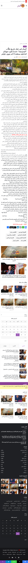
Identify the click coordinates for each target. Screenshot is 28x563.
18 (21, 332)
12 (17, 329)
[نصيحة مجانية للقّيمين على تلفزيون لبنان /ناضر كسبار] (5, 491)
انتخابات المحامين (21, 235)
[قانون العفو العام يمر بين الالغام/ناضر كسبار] (14, 491)
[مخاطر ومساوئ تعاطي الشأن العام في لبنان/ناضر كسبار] (23, 491)
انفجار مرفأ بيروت (11, 235)
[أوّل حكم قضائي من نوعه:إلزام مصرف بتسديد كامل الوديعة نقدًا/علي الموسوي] (23, 365)
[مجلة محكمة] (21, 5)
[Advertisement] (14, 27)
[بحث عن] (26, 6)
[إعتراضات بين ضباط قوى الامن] (21, 302)
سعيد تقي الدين (10, 237)
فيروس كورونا (12, 505)
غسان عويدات (19, 505)
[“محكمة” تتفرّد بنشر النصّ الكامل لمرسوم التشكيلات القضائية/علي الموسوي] (23, 351)
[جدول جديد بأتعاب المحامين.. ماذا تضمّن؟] (23, 371)
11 (21, 329)
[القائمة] (1, 6)
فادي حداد (23, 240)
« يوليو (26, 340)
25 (21, 334)
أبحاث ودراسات (23, 450)
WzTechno (22, 550)
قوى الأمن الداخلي (6, 505)
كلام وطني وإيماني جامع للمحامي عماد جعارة (7, 294)
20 (14, 332)
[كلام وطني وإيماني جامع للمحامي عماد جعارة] (7, 289)
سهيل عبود (19, 503)
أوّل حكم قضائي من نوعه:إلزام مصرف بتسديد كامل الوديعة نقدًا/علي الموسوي (11, 364)
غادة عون (24, 505)
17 (25, 332)
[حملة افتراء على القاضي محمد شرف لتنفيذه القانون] (7, 302)
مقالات (25, 468)
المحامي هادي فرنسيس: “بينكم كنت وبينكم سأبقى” (21, 294)
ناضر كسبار (15, 240)
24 (25, 334)
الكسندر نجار (13, 232)
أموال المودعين (22, 232)
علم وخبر (24, 462)
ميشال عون (10, 507)
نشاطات (24, 472)
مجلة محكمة (24, 507)
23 (2, 332)
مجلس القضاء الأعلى (17, 507)
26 (17, 334)
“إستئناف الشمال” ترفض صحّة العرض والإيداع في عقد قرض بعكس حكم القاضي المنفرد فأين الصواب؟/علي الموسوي (10, 376)
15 (6, 329)
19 (17, 332)
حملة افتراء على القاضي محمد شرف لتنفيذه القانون (7, 307)
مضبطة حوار (23, 466)
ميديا (25, 470)
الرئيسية (24, 43)
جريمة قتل (24, 503)
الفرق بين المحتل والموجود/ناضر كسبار (18, 1)
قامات (25, 464)
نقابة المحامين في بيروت (16, 510)
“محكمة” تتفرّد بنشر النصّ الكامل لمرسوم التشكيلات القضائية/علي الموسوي (10, 350)
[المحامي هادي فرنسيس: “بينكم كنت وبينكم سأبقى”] (21, 289)
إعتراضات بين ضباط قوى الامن (21, 307)
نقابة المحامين (24, 510)
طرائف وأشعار (23, 460)
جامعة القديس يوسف (20, 237)
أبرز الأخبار (24, 452)
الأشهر (23, 346)
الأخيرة (14, 346)
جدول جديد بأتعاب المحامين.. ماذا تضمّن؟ (10, 369)
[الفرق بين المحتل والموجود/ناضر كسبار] (7, 398)
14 (10, 329)
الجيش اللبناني (24, 501)
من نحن (4, 554)
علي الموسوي (6, 503)
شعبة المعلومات (13, 503)
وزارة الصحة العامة (7, 510)
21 (10, 332)
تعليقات (4, 346)
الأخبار (21, 43)
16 (2, 329)
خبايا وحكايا (24, 458)
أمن (25, 454)
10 (25, 329)
